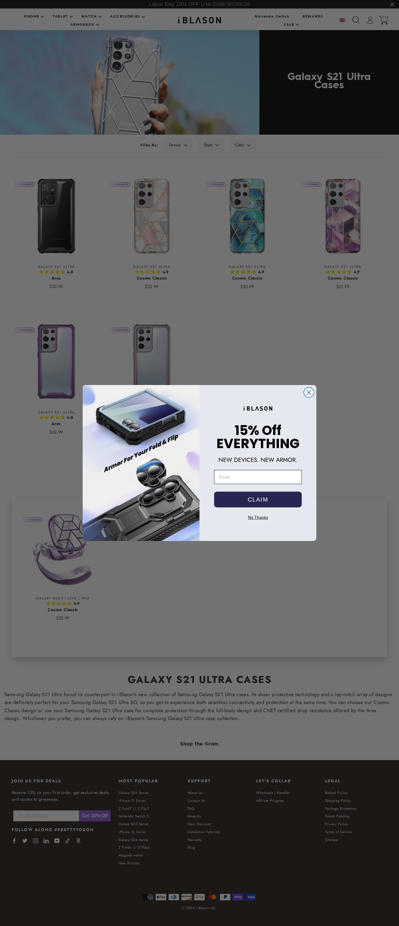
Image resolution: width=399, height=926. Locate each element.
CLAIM (258, 499)
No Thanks (258, 517)
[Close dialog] (309, 392)
